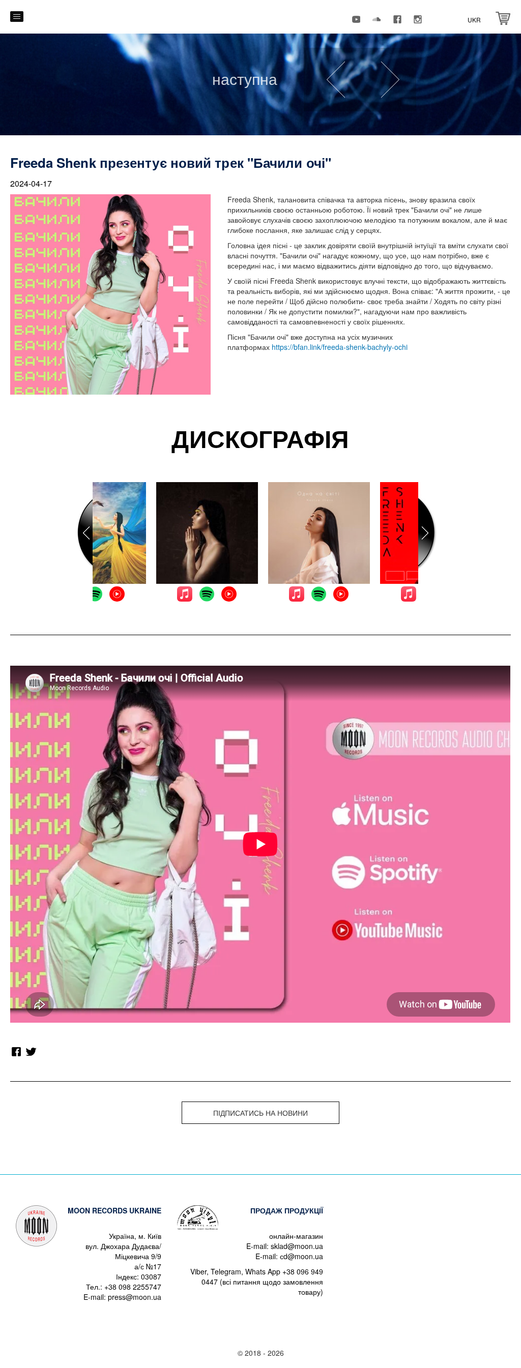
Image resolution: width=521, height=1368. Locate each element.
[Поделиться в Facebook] (16, 1052)
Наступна (244, 79)
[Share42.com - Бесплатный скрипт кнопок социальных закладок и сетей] (47, 1052)
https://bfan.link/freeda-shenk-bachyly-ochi (340, 347)
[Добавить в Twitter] (31, 1052)
